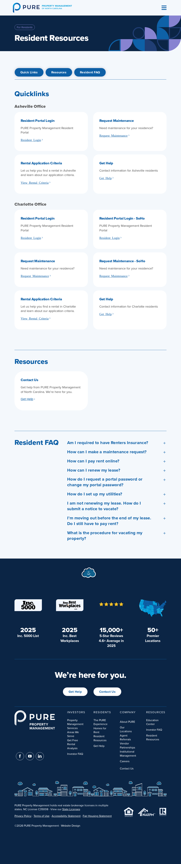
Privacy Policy (22, 816)
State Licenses (71, 809)
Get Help (105, 177)
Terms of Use (41, 816)
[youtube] (30, 756)
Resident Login (31, 139)
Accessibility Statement (66, 816)
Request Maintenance (113, 135)
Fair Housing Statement (97, 816)
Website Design (70, 825)
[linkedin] (40, 756)
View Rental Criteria (35, 182)
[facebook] (20, 756)
